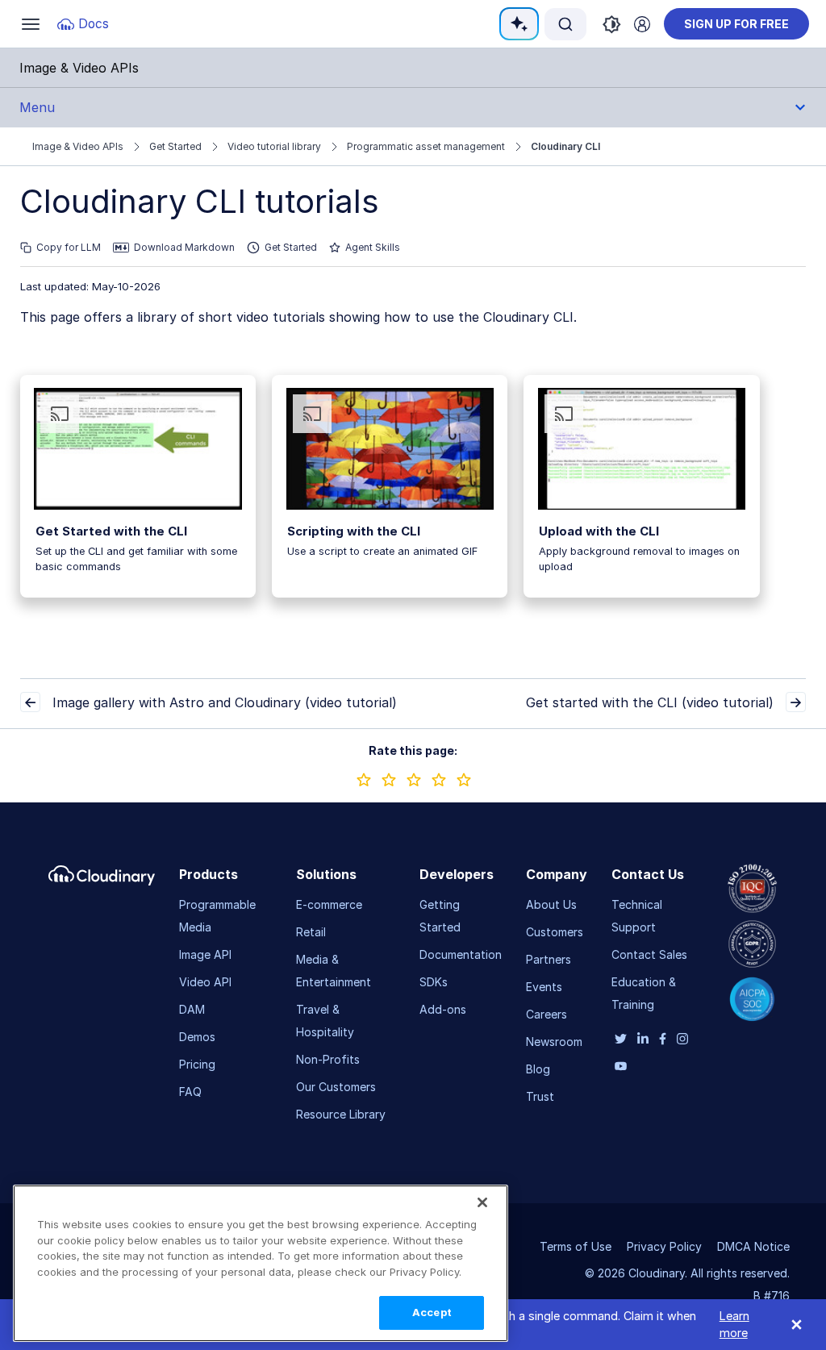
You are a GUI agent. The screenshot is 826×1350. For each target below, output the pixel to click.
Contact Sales (649, 954)
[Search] (565, 24)
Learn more (734, 1324)
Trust (540, 1096)
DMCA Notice (753, 1246)
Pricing (197, 1064)
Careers (546, 1014)
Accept (432, 1312)
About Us (551, 904)
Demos (197, 1037)
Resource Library (341, 1114)
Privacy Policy (664, 1246)
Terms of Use (575, 1246)
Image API (205, 954)
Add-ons (442, 1009)
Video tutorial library (274, 146)
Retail (311, 932)
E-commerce (329, 904)
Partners (548, 959)
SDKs (433, 982)
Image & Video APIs (77, 146)
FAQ (190, 1091)
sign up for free (736, 24)
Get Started (175, 146)
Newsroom (554, 1041)
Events (544, 987)
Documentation (460, 954)
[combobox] (565, 24)
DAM (192, 1009)
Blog (538, 1069)
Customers (554, 932)
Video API (205, 982)
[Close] (482, 1202)
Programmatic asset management (426, 146)
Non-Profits (328, 1059)
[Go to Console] (642, 24)
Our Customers (336, 1087)
